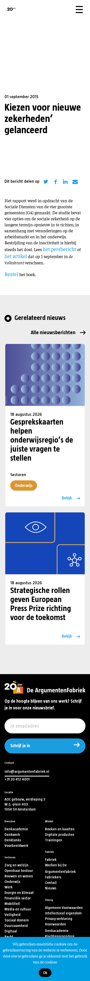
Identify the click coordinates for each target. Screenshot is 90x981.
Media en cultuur (17, 909)
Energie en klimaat (19, 893)
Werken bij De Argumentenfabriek (60, 868)
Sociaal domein (16, 920)
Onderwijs (23, 485)
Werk (8, 887)
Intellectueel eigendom (63, 913)
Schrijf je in (20, 746)
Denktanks (12, 840)
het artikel (15, 256)
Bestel (11, 274)
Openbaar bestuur (18, 871)
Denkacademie (16, 829)
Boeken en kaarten (59, 829)
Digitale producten (59, 835)
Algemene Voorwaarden (64, 908)
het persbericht (59, 249)
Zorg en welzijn (16, 865)
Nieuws (50, 888)
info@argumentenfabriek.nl (26, 771)
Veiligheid (12, 915)
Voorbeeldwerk (16, 846)
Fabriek (50, 860)
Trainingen (53, 840)
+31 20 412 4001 (17, 779)
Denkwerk (12, 835)
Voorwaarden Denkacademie (56, 927)
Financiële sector (17, 898)
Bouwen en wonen (18, 876)
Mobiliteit (12, 904)
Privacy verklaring (58, 919)
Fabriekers (53, 877)
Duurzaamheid (16, 926)
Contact (51, 883)
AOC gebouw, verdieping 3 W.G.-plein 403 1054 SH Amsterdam (24, 804)
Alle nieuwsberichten (53, 332)
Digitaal (10, 931)
